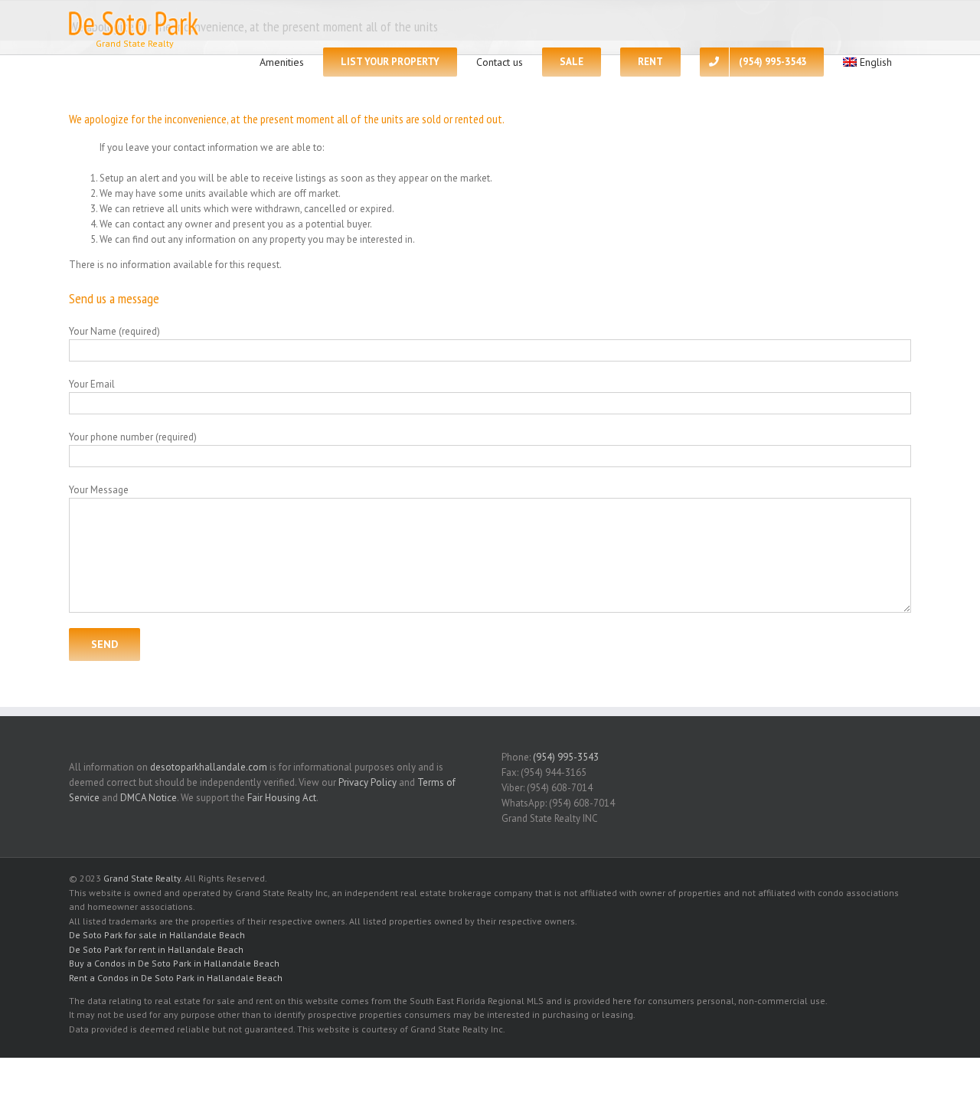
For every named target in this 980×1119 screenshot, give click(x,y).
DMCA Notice (148, 797)
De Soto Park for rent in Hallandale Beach (156, 949)
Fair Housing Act (281, 797)
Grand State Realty (142, 878)
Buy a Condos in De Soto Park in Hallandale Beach (174, 963)
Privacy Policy (367, 782)
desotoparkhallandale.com (208, 767)
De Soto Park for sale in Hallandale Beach (157, 935)
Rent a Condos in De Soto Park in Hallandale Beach (176, 977)
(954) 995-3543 (566, 757)
